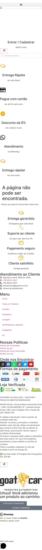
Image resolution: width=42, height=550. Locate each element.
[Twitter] (25, 364)
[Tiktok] (19, 364)
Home (4, 299)
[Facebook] (8, 364)
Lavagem (6, 319)
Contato (5, 309)
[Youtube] (31, 364)
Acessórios (7, 314)
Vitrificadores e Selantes (12, 325)
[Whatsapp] (14, 364)
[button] (21, 4)
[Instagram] (3, 364)
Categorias (7, 330)
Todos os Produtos (10, 304)
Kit (3, 335)
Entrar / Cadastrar (21, 42)
